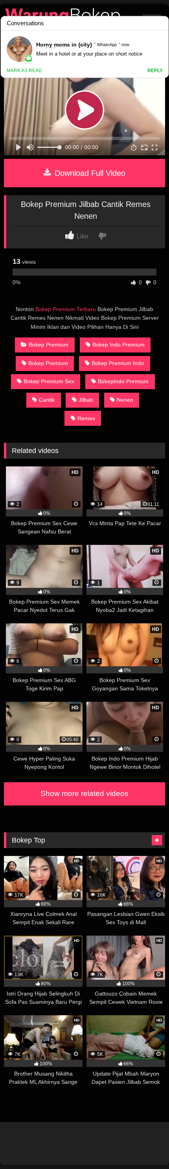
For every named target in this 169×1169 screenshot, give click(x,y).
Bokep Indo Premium (118, 344)
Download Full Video (88, 173)
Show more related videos (84, 793)
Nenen (125, 400)
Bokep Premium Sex (49, 381)
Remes (86, 418)
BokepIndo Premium (123, 381)
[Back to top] (144, 1145)
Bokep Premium (48, 344)
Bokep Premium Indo (118, 363)
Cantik (47, 400)
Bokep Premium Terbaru (65, 309)
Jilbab (86, 400)
